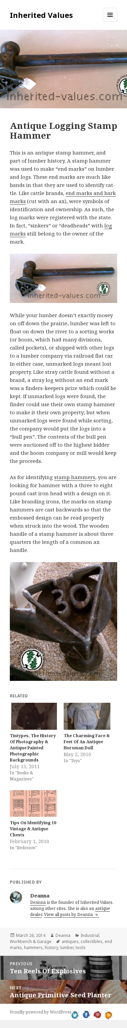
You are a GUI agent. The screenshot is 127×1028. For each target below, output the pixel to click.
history (51, 947)
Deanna (38, 902)
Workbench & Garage (30, 941)
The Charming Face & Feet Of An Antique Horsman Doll (87, 742)
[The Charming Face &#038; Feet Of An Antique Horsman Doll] (87, 716)
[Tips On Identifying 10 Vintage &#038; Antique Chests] (33, 803)
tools (81, 947)
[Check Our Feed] (108, 1014)
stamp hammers (74, 477)
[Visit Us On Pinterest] (97, 1014)
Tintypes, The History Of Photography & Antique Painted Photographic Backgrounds (33, 748)
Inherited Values (41, 15)
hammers (33, 947)
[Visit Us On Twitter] (75, 1014)
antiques (70, 941)
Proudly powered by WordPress (40, 1012)
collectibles (92, 941)
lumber (66, 947)
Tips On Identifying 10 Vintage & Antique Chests (33, 829)
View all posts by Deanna (69, 914)
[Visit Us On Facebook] (86, 1014)
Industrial (90, 935)
